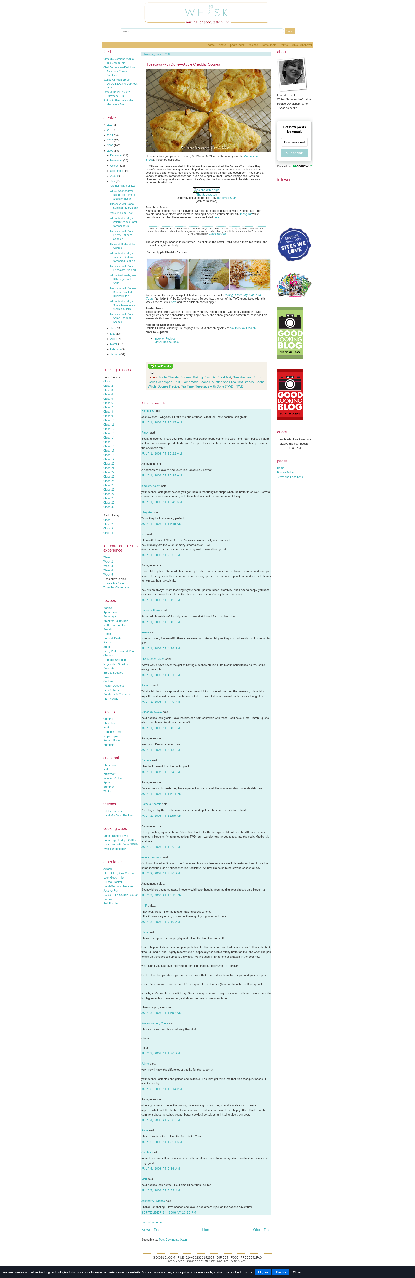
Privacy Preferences (238, 1272)
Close (297, 1272)
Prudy (145, 432)
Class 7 (108, 407)
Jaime (145, 1063)
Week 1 (108, 557)
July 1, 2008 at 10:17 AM (161, 422)
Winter (107, 791)
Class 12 (108, 429)
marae (145, 632)
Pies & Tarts (111, 690)
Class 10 (108, 420)
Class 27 (108, 493)
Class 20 (108, 463)
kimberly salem (150, 485)
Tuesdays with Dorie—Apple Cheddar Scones (123, 318)
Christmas (109, 765)
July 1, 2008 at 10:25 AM (161, 475)
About (222, 45)
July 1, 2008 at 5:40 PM (160, 728)
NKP (144, 905)
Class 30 (108, 506)
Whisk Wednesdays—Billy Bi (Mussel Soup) (123, 279)
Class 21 (108, 468)
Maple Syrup (111, 736)
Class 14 (108, 437)
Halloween (109, 773)
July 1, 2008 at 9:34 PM (160, 772)
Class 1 (108, 381)
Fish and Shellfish (114, 659)
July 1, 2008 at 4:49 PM (160, 701)
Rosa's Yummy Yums (154, 1023)
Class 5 (108, 398)
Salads (107, 642)
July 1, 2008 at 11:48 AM (161, 524)
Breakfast (224, 377)
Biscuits (210, 377)
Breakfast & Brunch (115, 620)
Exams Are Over (113, 583)
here (216, 217)
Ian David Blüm (226, 197)
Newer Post (151, 1230)
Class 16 (108, 446)
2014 (110, 124)
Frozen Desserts (113, 685)
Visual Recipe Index (166, 341)
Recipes (253, 45)
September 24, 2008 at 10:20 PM (168, 1212)
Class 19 (108, 459)
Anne (144, 1130)
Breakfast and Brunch (248, 377)
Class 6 (108, 403)
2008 (110, 150)
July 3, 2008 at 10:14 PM (161, 1089)
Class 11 (108, 424)
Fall (105, 769)
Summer (108, 786)
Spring (107, 782)
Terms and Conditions (290, 477)
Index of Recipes (165, 338)
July (113, 181)
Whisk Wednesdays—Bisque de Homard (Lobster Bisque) (123, 194)
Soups (107, 646)
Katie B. (146, 685)
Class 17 (108, 450)
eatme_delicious (151, 857)
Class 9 (108, 416)
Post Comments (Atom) (173, 1239)
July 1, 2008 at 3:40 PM (160, 622)
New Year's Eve (113, 778)
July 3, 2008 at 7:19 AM (160, 922)
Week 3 (108, 566)
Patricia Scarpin (151, 804)
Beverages (110, 616)
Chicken (108, 655)
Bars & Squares (113, 672)
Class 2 (108, 385)
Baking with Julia (217, 234)
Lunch (107, 633)
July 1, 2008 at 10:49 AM (161, 502)
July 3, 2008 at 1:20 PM (160, 1053)
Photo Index (237, 45)
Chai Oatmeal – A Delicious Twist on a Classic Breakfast (119, 71)
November (116, 160)
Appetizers (110, 612)
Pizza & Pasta (112, 638)
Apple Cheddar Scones (175, 377)
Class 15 (108, 442)
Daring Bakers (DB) (115, 835)
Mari (144, 1178)
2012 (110, 129)
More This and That (121, 213)
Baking (198, 377)
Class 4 (108, 394)
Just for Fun (110, 890)
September (117, 170)
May (113, 333)
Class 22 (108, 472)
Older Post (262, 1230)
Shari (144, 932)
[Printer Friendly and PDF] (160, 368)
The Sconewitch (206, 194)
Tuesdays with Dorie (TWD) (120, 844)
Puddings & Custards (116, 694)
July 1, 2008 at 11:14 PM (161, 793)
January (115, 354)
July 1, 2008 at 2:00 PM (160, 555)
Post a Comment (152, 1222)
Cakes (107, 677)
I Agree (263, 1272)
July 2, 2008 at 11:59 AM (161, 815)
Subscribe (294, 153)
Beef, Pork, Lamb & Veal (118, 651)
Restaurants (269, 45)
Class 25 (108, 485)
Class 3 (108, 390)
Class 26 (108, 489)
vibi (143, 534)
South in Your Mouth (243, 328)
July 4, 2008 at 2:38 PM (160, 1120)
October (115, 165)
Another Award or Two (123, 185)
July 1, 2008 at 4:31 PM (160, 675)
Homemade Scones (196, 382)
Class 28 (108, 498)
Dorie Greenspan (160, 382)
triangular (246, 214)
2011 (110, 135)
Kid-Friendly (110, 698)
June (113, 328)
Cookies (108, 681)
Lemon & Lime (112, 731)
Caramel (108, 718)
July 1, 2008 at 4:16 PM (160, 648)
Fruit (106, 727)
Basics (107, 607)
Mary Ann (147, 512)
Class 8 (108, 411)
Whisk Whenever (302, 45)
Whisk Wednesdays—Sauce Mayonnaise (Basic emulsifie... (123, 305)
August (114, 176)
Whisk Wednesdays (115, 848)
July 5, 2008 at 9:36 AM (160, 1168)
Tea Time (187, 386)
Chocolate (109, 723)
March (114, 344)
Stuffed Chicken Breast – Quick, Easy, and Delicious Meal (120, 83)
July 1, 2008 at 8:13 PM (160, 750)
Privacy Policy (285, 472)
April (113, 338)
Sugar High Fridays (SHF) (119, 840)
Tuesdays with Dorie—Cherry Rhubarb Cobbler (123, 235)
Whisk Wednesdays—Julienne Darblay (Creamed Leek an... (123, 257)
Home (211, 45)
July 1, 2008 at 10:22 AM (161, 453)
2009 (110, 145)
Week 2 (108, 561)
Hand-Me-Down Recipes (118, 815)
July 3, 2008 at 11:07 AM (161, 1013)
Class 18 (108, 455)
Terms (284, 45)
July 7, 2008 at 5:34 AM (160, 1190)
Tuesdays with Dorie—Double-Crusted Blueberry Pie (123, 292)
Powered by (284, 166)
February (115, 349)
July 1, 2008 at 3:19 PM (160, 600)
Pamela (146, 760)
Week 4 (108, 570)
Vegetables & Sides (115, 664)
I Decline (280, 1272)
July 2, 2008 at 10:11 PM (161, 895)
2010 (110, 140)
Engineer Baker (151, 610)
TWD (240, 386)
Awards (108, 869)
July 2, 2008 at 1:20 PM (160, 846)
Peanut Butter (112, 740)
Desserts (109, 668)
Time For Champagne (116, 587)
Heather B (147, 410)
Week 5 (108, 574)
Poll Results (110, 903)
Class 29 (108, 502)
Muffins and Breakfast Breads (233, 382)
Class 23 (108, 476)
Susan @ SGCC (151, 712)
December (116, 155)
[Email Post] (151, 373)
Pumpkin (108, 744)
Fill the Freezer (112, 811)
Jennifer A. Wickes (153, 1201)
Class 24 (108, 481)
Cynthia (146, 1152)
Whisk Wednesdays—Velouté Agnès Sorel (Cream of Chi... (123, 222)
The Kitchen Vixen (152, 659)
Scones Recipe (168, 386)
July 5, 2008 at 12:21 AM (161, 1142)
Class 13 (108, 433)
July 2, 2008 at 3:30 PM (160, 873)
